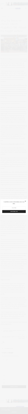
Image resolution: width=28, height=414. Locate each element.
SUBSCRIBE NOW (14, 211)
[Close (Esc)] (25, 201)
